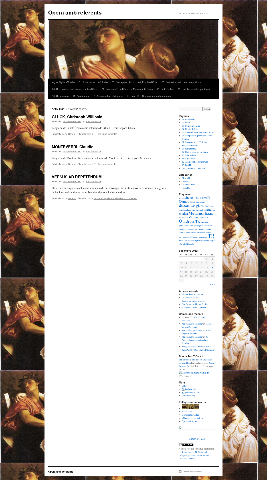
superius (186, 229)
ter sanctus (201, 232)
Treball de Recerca (186, 240)
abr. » (212, 284)
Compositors (188, 201)
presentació (205, 222)
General (72, 133)
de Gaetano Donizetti (194, 307)
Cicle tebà (186, 178)
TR (95, 133)
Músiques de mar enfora (192, 418)
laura (212, 206)
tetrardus (182, 237)
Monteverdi (183, 217)
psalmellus (186, 225)
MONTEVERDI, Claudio (73, 146)
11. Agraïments (81, 96)
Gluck (207, 206)
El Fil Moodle (185, 359)
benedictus (193, 197)
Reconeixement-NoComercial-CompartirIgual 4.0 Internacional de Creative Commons (194, 455)
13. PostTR (133, 96)
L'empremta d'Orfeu (190, 414)
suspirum (193, 229)
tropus (212, 240)
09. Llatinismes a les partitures (194, 89)
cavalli (205, 197)
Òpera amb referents (75, 12)
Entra (184, 385)
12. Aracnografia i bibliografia (107, 96)
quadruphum (198, 225)
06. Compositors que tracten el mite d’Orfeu (75, 89)
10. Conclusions (60, 96)
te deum (187, 232)
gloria (200, 205)
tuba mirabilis (184, 244)
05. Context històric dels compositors (181, 82)
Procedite (186, 187)
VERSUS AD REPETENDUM (77, 176)
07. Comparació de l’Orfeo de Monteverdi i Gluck (127, 89)
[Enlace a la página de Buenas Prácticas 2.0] (194, 372)
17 (181, 271)
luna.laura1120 (93, 121)
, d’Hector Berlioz (195, 304)
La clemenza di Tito (190, 297)
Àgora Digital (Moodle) (63, 82)
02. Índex (103, 82)
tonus (205, 237)
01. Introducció (87, 82)
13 (196, 267)
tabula (208, 229)
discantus (187, 205)
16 (212, 267)
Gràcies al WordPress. (192, 471)
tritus (207, 240)
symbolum (201, 229)
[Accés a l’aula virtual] (190, 408)
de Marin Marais (192, 294)
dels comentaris (191, 392)
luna (213, 210)
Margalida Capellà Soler (192, 323)
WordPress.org (188, 395)
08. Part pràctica (165, 89)
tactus (181, 232)
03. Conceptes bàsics (123, 82)
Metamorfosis (200, 213)
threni (188, 237)
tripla (197, 240)
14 (201, 267)
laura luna (183, 210)
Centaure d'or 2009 (197, 438)
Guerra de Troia (188, 184)
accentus (182, 198)
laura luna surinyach (195, 210)
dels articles (189, 388)
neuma (203, 217)
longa (207, 209)
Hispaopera (187, 411)
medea (183, 213)
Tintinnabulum (197, 237)
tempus (193, 232)
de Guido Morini (193, 300)
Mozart (193, 217)
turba (192, 244)
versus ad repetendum (105, 198)
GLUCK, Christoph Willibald (77, 116)
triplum (202, 240)
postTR (195, 221)
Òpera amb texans (189, 421)
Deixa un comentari (107, 133)
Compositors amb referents (156, 96)
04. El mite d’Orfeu (148, 82)
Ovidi (184, 221)
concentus (201, 202)
